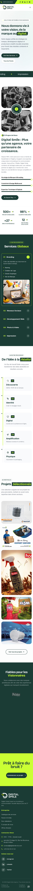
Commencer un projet (15, 775)
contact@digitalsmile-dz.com (13, 845)
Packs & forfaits (6, 818)
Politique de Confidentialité (5, 885)
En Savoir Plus (8, 197)
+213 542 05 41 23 (9, 849)
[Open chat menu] (28, 886)
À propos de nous (7, 824)
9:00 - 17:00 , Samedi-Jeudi (12, 837)
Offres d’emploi (6, 828)
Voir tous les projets (15, 652)
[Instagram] (3, 859)
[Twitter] (3, 870)
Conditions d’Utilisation (22, 885)
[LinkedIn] (3, 864)
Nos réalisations (6, 821)
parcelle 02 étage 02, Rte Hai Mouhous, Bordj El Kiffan (16, 841)
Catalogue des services (8, 814)
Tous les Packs (8, 61)
